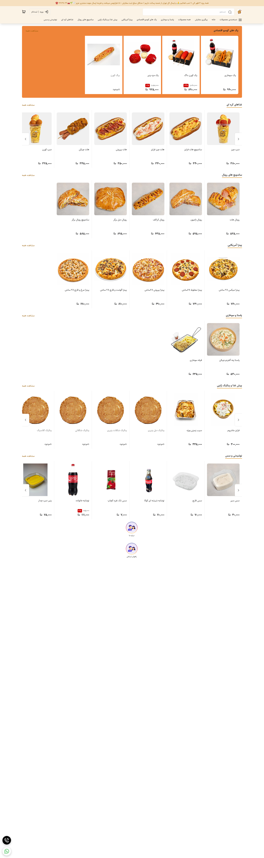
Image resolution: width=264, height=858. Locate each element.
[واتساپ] (6, 851)
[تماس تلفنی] (6, 840)
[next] (25, 139)
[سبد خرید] (24, 12)
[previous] (238, 139)
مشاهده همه (32, 31)
